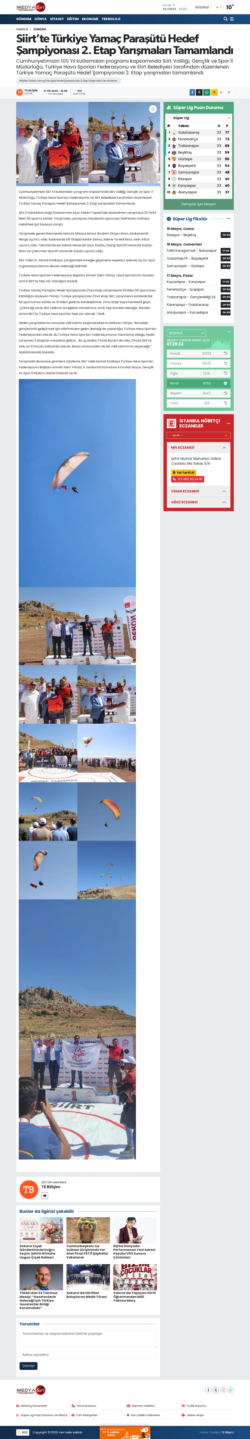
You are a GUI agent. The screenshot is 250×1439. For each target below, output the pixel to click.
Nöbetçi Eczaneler (34, 1406)
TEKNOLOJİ (111, 19)
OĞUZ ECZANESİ (184, 502)
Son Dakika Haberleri (145, 1415)
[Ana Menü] (231, 19)
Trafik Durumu (196, 1406)
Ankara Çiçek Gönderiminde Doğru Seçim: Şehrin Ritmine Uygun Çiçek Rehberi (37, 1252)
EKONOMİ (90, 19)
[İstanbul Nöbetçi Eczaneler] (228, 423)
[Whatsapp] (230, 1390)
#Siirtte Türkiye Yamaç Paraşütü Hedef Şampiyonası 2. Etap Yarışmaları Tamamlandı (68, 81)
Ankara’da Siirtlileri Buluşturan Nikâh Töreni (86, 1295)
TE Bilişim (51, 1187)
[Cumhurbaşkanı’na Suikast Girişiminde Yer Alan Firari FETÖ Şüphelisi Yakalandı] (88, 1230)
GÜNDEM (23, 19)
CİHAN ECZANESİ (185, 491)
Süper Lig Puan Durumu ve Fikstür (44, 1415)
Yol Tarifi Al (185, 473)
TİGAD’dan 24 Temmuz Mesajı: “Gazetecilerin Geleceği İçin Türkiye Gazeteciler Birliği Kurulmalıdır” (39, 1300)
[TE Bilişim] (29, 1189)
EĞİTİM (73, 19)
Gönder (28, 1365)
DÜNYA (41, 19)
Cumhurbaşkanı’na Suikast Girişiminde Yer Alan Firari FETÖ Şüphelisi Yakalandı (87, 1252)
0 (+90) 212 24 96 (190, 479)
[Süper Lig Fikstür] (228, 218)
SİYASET (57, 19)
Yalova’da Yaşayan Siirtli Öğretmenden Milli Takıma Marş (134, 1297)
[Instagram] (223, 1390)
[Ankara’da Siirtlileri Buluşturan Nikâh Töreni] (88, 1277)
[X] (215, 1390)
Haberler (22, 29)
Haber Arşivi (195, 1415)
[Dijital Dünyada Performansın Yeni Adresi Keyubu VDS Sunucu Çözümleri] (135, 1230)
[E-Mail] (45, 1195)
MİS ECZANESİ (182, 447)
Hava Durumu (86, 1406)
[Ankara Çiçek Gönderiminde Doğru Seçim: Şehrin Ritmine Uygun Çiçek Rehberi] (41, 1230)
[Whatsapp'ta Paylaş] (206, 92)
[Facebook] (208, 1390)
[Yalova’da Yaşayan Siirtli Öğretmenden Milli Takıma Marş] (135, 1277)
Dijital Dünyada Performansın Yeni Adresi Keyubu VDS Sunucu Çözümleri (134, 1252)
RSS (24, 1432)
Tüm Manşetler (87, 1415)
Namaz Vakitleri (143, 1406)
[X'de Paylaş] (199, 92)
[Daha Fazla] (214, 92)
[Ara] (226, 19)
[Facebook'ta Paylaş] (192, 92)
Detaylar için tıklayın (199, 204)
